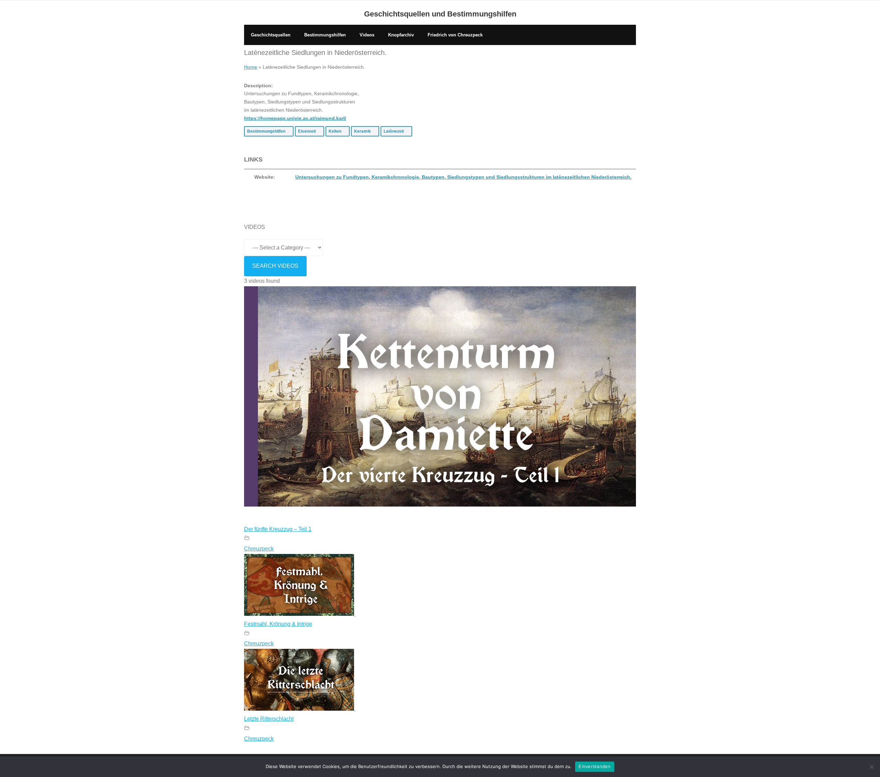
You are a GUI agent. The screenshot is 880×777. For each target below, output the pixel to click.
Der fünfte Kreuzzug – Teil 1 (277, 529)
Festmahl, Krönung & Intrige (278, 624)
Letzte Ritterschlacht (269, 719)
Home (250, 67)
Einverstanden (594, 766)
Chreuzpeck (259, 549)
